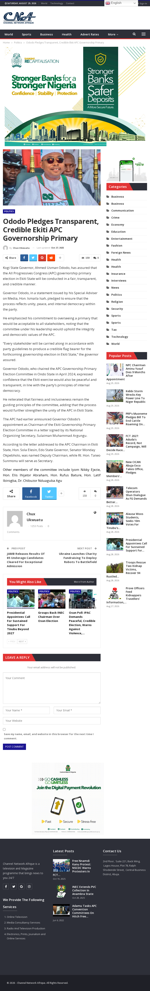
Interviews (118, 280)
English (115, 3)
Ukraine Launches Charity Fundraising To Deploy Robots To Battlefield (78, 558)
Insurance (118, 274)
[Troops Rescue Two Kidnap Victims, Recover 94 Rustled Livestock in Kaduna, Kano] (114, 567)
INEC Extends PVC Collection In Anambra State (84, 890)
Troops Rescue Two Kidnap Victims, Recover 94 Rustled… (126, 569)
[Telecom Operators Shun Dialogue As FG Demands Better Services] (114, 492)
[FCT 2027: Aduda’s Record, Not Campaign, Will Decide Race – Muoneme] (114, 440)
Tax (114, 330)
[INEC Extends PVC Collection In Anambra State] (61, 891)
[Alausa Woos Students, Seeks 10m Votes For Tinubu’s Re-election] (114, 518)
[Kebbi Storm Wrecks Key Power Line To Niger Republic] (114, 395)
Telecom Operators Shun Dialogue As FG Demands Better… (126, 495)
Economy (117, 224)
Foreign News (121, 252)
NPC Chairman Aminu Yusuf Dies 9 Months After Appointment (126, 372)
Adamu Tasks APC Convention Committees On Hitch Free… (84, 911)
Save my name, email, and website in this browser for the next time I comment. (49, 736)
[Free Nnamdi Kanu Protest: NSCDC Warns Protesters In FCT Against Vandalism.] (61, 865)
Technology (56, 3)
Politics (9, 211)
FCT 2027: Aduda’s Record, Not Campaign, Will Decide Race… (126, 443)
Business (46, 34)
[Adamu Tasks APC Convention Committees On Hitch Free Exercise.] (61, 910)
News (115, 287)
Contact (70, 3)
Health (66, 34)
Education (118, 231)
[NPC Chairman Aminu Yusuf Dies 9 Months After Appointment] (114, 369)
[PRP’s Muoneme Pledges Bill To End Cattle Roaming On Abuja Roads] (114, 418)
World (44, 3)
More (111, 34)
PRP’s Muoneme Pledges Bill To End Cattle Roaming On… (136, 419)
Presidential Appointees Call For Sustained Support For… (136, 545)
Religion (117, 302)
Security (117, 309)
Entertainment (121, 239)
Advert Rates (89, 34)
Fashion (116, 245)
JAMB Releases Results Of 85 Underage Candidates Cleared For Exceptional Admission (26, 560)
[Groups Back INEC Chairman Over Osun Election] (52, 599)
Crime (115, 217)
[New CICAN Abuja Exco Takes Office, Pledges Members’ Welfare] (114, 466)
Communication (122, 210)
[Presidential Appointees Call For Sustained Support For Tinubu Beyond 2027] (21, 599)
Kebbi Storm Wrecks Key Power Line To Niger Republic (136, 396)
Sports (26, 34)
